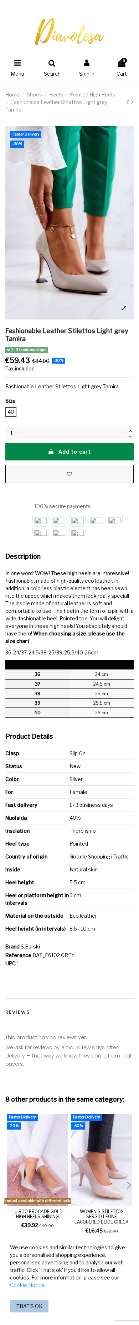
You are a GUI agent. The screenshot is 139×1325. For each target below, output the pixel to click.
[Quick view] (62, 1137)
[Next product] (132, 102)
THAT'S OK (29, 1306)
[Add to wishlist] (69, 474)
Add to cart (74, 452)
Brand (12, 946)
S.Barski (30, 946)
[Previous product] (128, 102)
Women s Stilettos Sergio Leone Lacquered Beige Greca (101, 1217)
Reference (18, 955)
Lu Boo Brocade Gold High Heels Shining (37, 1214)
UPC (10, 963)
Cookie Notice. (28, 1285)
